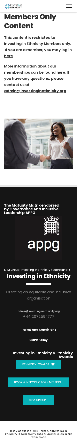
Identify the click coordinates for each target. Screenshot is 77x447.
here (8, 55)
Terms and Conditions (38, 330)
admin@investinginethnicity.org (35, 90)
